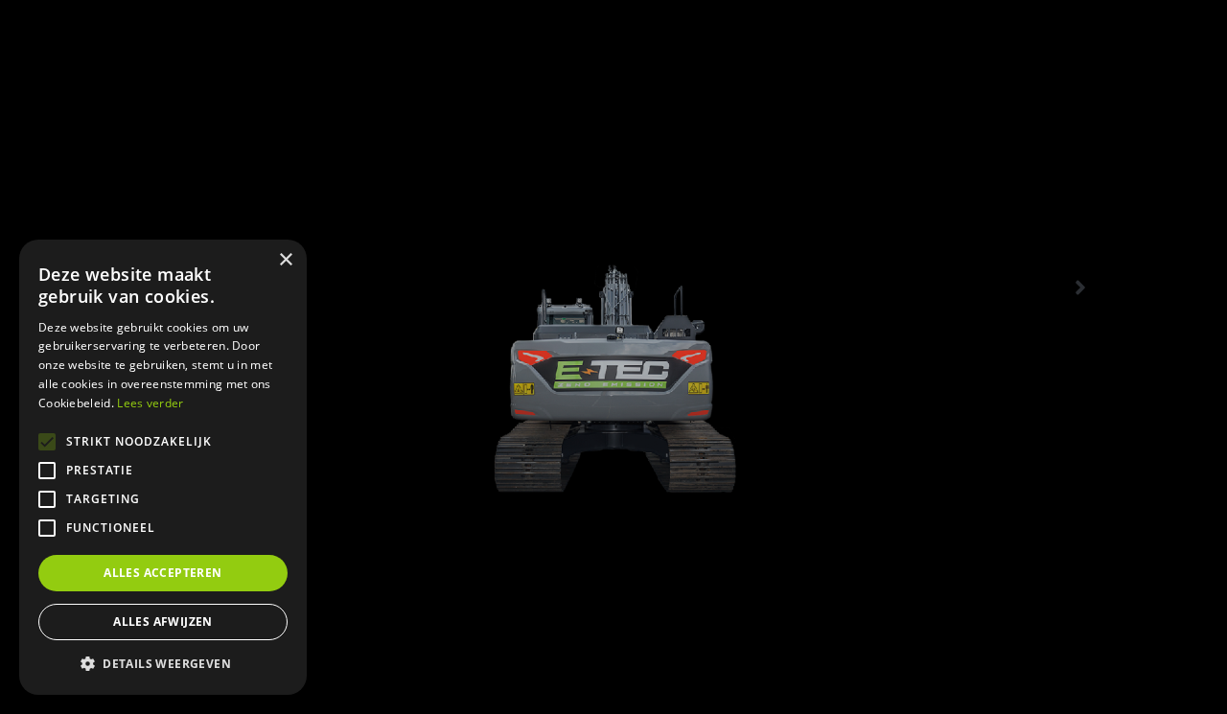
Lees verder (150, 403)
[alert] (163, 467)
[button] (163, 664)
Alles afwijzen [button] (163, 621)
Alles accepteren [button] (162, 572)
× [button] (285, 260)
